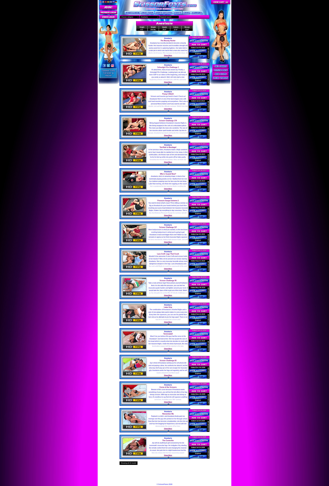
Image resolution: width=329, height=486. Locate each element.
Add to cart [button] (199, 44)
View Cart (220, 2)
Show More (168, 55)
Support (197, 12)
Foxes (177, 12)
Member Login (108, 12)
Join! (108, 7)
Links (187, 12)
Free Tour (147, 12)
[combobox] (129, 17)
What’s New (132, 12)
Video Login (108, 17)
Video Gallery (164, 12)
